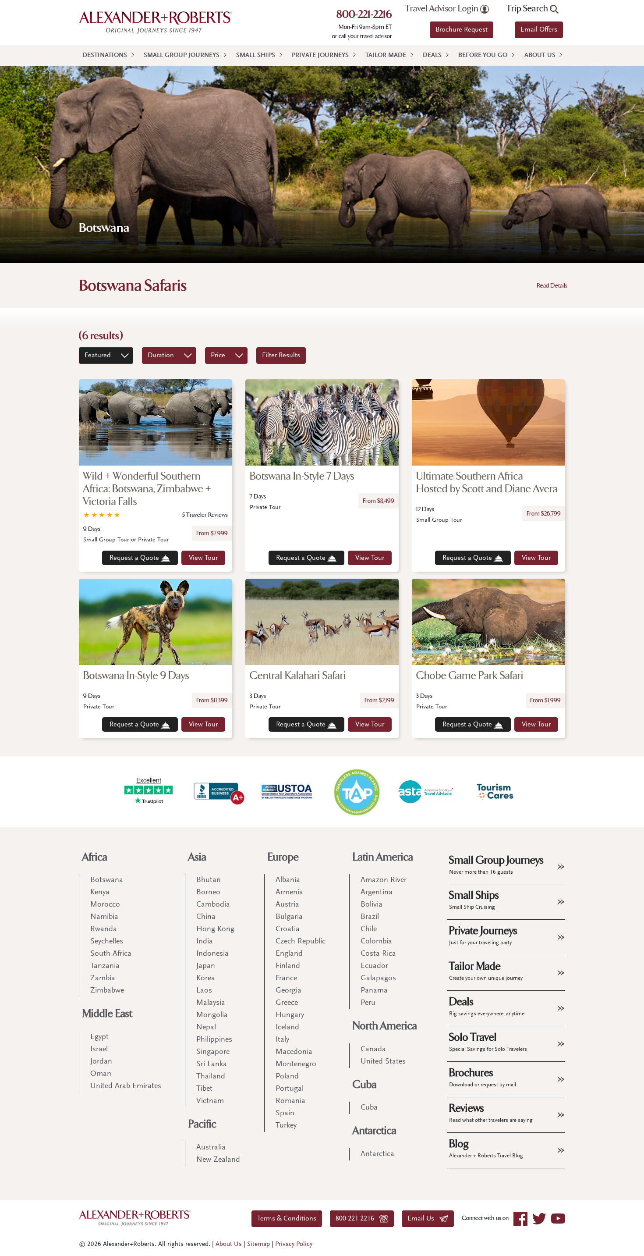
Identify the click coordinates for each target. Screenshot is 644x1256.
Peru (368, 1003)
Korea (205, 978)
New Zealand (218, 1160)
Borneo (208, 893)
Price (218, 355)
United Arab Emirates (125, 1086)
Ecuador (374, 966)
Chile (369, 929)
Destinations (104, 55)
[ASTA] (426, 791)
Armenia (289, 893)
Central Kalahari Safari (298, 675)
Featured (98, 355)
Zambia (102, 978)
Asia (197, 857)
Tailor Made (385, 55)
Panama (374, 991)
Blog (486, 1148)
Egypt (99, 1037)
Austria (287, 905)
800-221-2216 (364, 15)
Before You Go (482, 55)
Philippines (214, 1040)
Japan (205, 966)
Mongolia (212, 1015)
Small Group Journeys (181, 55)
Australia (211, 1148)
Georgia (288, 991)
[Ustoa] (287, 791)
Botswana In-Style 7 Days (302, 476)
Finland (288, 966)
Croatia (288, 929)
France (286, 978)
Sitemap (258, 1244)
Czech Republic (301, 942)
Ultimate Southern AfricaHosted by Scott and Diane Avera (487, 482)
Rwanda (103, 929)
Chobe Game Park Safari (470, 675)
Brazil (370, 917)
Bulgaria (289, 917)
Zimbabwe (107, 991)
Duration (161, 355)
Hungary (290, 1015)
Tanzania (105, 966)
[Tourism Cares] (495, 791)
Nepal (206, 1028)
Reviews (491, 1112)
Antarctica (374, 1130)
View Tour (203, 558)
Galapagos (378, 978)
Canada (373, 1049)
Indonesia (212, 954)
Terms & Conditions (286, 1218)
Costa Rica (378, 954)
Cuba (365, 1084)
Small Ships (255, 55)
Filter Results (281, 355)
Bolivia (371, 905)
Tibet (204, 1089)
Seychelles (106, 942)
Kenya (100, 893)
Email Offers (538, 29)
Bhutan (208, 880)
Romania (290, 1101)
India (204, 942)
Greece (287, 1003)
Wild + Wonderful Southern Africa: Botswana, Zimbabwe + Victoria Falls (147, 489)
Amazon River (384, 880)
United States (383, 1062)
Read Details (552, 285)
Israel (99, 1049)
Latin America (383, 857)
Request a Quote (135, 558)
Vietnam (210, 1101)
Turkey (286, 1126)
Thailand (210, 1077)
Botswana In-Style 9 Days (136, 675)
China (206, 917)
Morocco (105, 905)
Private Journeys (320, 55)
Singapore (213, 1052)
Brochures (482, 1077)
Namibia (104, 917)
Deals (432, 55)
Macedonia (294, 1052)
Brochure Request (461, 29)
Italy (282, 1040)
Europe (283, 857)
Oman (100, 1074)
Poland (287, 1077)
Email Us (423, 1218)
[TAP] (357, 791)
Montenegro (296, 1064)
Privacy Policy (293, 1244)
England (289, 954)
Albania (288, 880)
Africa (94, 857)
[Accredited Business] (218, 791)
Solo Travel (488, 1041)
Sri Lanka (211, 1064)
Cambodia (213, 905)
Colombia (376, 942)
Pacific (202, 1124)
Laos (204, 991)
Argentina (377, 893)
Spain (285, 1113)
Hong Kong (215, 929)
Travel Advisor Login (442, 9)
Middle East (107, 1013)
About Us (540, 55)
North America (385, 1026)
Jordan (101, 1062)
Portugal (290, 1089)
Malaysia (210, 1003)
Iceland (287, 1028)
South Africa (110, 954)
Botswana (106, 880)
